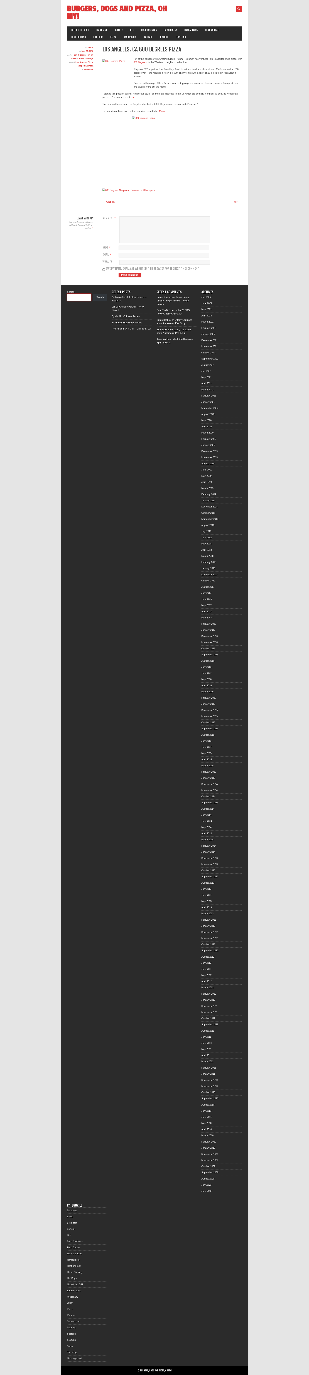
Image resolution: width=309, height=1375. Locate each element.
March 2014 (207, 839)
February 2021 (208, 395)
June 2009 (206, 1191)
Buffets (118, 29)
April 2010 (206, 1129)
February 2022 (208, 328)
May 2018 (206, 543)
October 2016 (208, 648)
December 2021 (209, 340)
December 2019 (209, 451)
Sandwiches (130, 37)
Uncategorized (74, 1358)
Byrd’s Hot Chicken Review (126, 316)
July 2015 (206, 741)
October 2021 (208, 352)
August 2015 (207, 735)
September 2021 (209, 358)
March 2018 (207, 556)
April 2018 (206, 550)
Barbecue (72, 1210)
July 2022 (206, 297)
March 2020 (207, 432)
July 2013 (206, 889)
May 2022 (206, 309)
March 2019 (207, 488)
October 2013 (208, 870)
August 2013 (207, 882)
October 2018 (208, 513)
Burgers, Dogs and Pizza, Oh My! (117, 12)
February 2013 (208, 919)
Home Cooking (78, 37)
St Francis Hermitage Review (127, 322)
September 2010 (209, 1098)
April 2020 (206, 426)
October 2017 (208, 580)
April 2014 (206, 833)
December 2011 (209, 1006)
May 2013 (206, 901)
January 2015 (208, 778)
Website (107, 262)
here (133, 97)
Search (70, 292)
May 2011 (206, 1049)
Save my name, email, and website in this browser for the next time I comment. (152, 268)
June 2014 (206, 821)
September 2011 (209, 1024)
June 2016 (206, 673)
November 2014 (209, 790)
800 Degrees (140, 62)
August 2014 (207, 808)
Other (70, 1303)
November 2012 (209, 938)
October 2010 (208, 1092)
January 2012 (208, 1000)
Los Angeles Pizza (84, 62)
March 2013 (207, 913)
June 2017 (206, 599)
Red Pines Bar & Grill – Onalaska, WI (131, 328)
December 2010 (209, 1080)
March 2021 (207, 389)
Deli (132, 29)
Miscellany (72, 1296)
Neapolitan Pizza (85, 66)
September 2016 (209, 654)
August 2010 (207, 1104)
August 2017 (207, 587)
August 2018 (207, 525)
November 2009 (209, 1160)
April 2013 (206, 907)
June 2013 (206, 895)
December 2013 (209, 858)
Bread (70, 1216)
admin (90, 47)
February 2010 (208, 1141)
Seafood (164, 37)
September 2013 (209, 876)
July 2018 (206, 531)
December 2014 (209, 784)
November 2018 (209, 506)
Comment (109, 218)
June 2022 (206, 303)
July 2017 (206, 593)
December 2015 (209, 710)
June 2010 (206, 1117)
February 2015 (208, 772)
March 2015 (207, 765)
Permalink (88, 69)
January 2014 (208, 852)
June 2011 (206, 1043)
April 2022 (206, 315)
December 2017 (209, 574)
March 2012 (207, 987)
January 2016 (208, 704)
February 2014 (208, 845)
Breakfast (101, 29)
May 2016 (206, 679)
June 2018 (206, 537)
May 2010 (206, 1123)
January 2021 (208, 402)
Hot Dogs (98, 37)
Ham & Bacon (191, 29)
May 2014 (206, 827)
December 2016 (209, 636)
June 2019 (206, 469)
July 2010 (206, 1110)
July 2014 (206, 815)
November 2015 (209, 716)
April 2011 (206, 1055)
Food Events (73, 1247)
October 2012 (208, 944)
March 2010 (207, 1135)
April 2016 (206, 685)
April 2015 (206, 759)
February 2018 (208, 562)
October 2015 (208, 722)
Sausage (147, 37)
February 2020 (208, 439)
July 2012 (206, 963)
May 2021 (206, 377)
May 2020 (206, 420)
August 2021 (207, 365)
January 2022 (208, 334)
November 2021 (209, 346)
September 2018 (209, 519)
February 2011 (208, 1067)
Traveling (180, 37)
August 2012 (207, 956)
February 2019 (208, 494)
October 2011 (208, 1018)
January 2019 (208, 500)
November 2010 (209, 1086)
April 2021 (206, 383)
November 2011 (209, 1012)
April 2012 (206, 981)
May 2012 (206, 975)
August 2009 (207, 1178)
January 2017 (208, 630)
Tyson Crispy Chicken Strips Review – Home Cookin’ (173, 300)
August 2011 (207, 1030)
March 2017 (207, 617)
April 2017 (206, 611)
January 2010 (208, 1147)
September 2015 (209, 728)
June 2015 (206, 747)
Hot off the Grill (80, 29)
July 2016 (206, 667)
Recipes (71, 1315)
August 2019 (207, 463)
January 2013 (208, 926)
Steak (70, 1346)
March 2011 (207, 1061)
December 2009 (209, 1154)
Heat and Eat (212, 29)
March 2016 (207, 691)
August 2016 (207, 661)
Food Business (149, 29)
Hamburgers (170, 29)
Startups (71, 1340)
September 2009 (209, 1172)
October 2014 (208, 796)
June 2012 (206, 969)
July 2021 (206, 371)
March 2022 (207, 321)
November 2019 (209, 457)
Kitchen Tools (74, 1290)
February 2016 (208, 698)
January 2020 (208, 445)
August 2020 (207, 414)
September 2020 (209, 408)
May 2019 (206, 476)
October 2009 (208, 1166)
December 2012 (209, 932)
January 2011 (208, 1073)
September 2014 (209, 802)
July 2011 (206, 1036)
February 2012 (208, 993)
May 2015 (206, 753)
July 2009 (206, 1184)
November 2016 (209, 642)
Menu (161, 111)
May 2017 (206, 605)
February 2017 (208, 624)
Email (106, 254)
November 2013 (209, 864)
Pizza (113, 37)
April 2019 (206, 482)
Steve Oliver (163, 329)
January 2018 (208, 568)
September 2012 (209, 950)
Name (106, 247)
